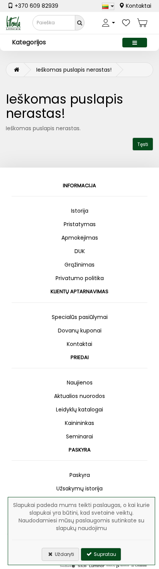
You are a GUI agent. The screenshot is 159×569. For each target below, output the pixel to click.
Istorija (79, 211)
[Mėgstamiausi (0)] (126, 23)
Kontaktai (137, 6)
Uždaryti (64, 554)
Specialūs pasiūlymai (80, 317)
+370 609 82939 (35, 6)
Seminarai (79, 436)
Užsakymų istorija (79, 488)
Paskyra (79, 475)
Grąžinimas (79, 265)
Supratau (104, 554)
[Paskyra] (108, 23)
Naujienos (80, 382)
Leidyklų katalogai (79, 409)
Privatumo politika (80, 278)
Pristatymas (80, 224)
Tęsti (142, 144)
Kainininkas (79, 423)
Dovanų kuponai (79, 330)
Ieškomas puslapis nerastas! (74, 70)
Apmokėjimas (79, 238)
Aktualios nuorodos (79, 396)
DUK (79, 251)
